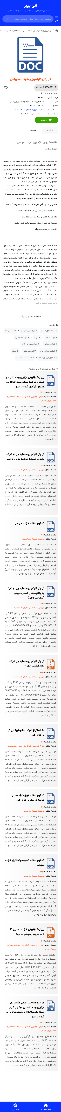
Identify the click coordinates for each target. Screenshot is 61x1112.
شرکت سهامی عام (47, 351)
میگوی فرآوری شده (47, 357)
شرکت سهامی (49, 344)
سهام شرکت (50, 337)
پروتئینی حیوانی (28, 330)
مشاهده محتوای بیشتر (30, 316)
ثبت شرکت (9, 330)
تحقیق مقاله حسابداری (33, 539)
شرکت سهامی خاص (29, 344)
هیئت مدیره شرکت (24, 357)
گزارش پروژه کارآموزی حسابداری (29, 469)
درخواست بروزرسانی (19, 101)
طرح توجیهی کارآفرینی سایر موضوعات (26, 746)
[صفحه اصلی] (56, 30)
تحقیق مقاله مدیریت (34, 811)
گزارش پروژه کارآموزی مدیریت (28, 109)
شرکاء (36, 337)
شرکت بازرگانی (21, 337)
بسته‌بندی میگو (48, 330)
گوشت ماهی (28, 351)
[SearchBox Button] (6, 18)
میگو (14, 351)
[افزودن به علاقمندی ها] (5, 87)
